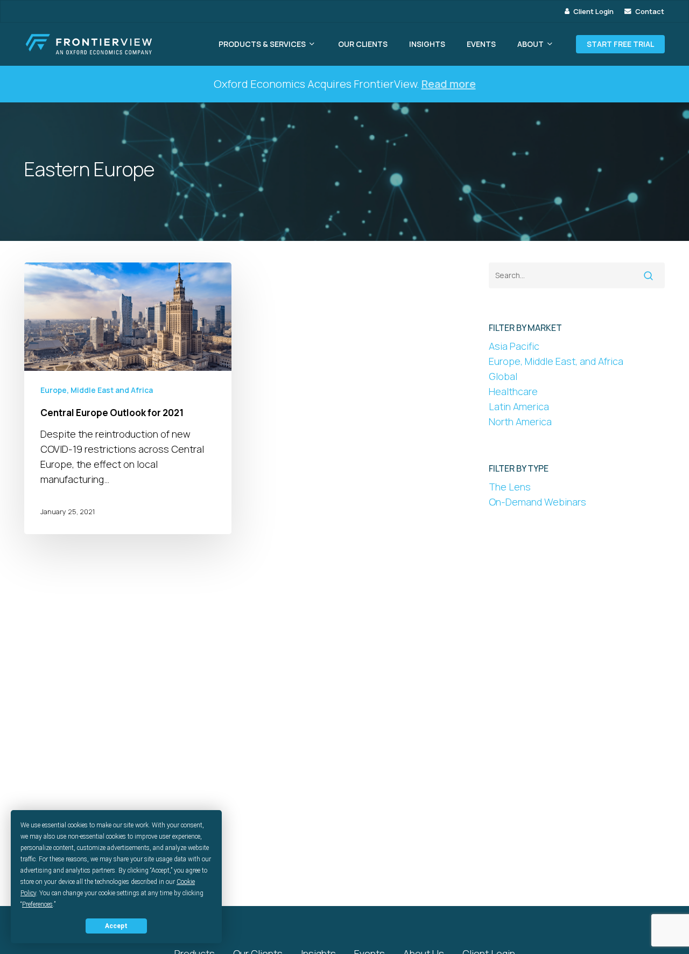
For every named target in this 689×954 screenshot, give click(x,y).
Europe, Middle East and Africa (96, 390)
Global (503, 376)
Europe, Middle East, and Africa (556, 361)
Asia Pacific (514, 346)
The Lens (510, 486)
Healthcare (513, 391)
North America (520, 421)
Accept (116, 926)
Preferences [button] (37, 904)
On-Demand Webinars (537, 501)
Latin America (519, 406)
